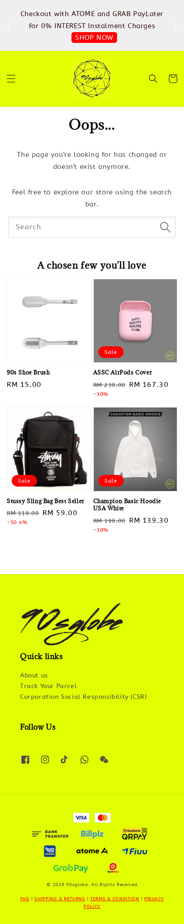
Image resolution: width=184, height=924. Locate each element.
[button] (11, 78)
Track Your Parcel (48, 686)
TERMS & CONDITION (114, 899)
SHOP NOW (94, 38)
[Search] (165, 227)
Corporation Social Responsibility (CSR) (83, 697)
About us (34, 675)
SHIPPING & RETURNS (59, 899)
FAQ (24, 899)
